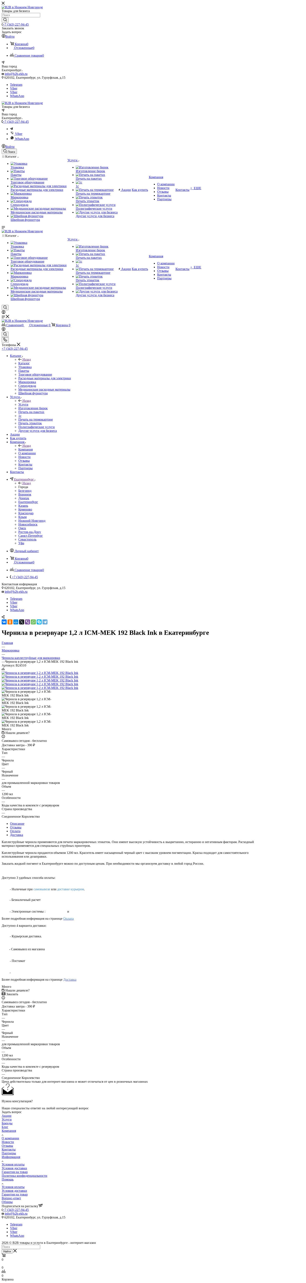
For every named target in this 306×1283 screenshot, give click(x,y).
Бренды (7, 1123)
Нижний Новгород (31, 520)
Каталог (24, 363)
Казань (23, 505)
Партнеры (9, 1153)
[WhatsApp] (33, 621)
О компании (10, 1138)
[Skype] (39, 621)
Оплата (15, 831)
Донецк (23, 498)
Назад (26, 359)
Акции (6, 1115)
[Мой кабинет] (3, 313)
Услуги (23, 404)
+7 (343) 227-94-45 (16, 24)
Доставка (16, 835)
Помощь (8, 1179)
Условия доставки (14, 1168)
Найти (7, 1251)
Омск (22, 528)
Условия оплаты (13, 1164)
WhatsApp (17, 96)
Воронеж (24, 494)
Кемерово (25, 509)
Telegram (16, 84)
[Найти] (5, 20)
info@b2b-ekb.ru (16, 74)
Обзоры (7, 1202)
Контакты (9, 1149)
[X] (21, 621)
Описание (17, 823)
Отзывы (15, 827)
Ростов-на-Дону (29, 532)
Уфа (21, 543)
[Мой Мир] (15, 621)
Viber (13, 88)
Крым (22, 517)
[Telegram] (11, 129)
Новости (8, 1142)
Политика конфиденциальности (24, 1175)
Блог (5, 1127)
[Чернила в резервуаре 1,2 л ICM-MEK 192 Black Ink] (40, 673)
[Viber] (27, 621)
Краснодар (26, 513)
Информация (11, 1157)
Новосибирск (27, 524)
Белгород (24, 490)
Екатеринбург (28, 502)
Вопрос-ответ (11, 1198)
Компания (25, 449)
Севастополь (27, 539)
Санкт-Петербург (30, 535)
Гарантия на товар (15, 1172)
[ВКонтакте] (4, 621)
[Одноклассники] (9, 621)
